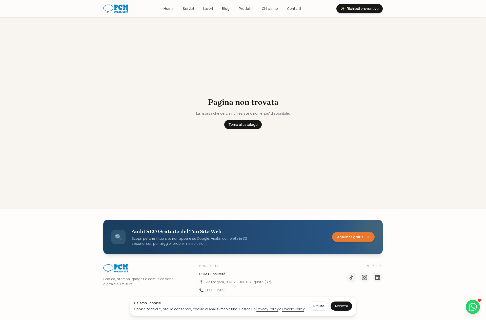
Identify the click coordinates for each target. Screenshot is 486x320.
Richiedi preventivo (359, 8)
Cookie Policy (293, 309)
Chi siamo (270, 8)
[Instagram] (364, 277)
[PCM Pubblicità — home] (115, 9)
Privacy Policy (267, 309)
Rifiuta (318, 306)
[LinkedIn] (378, 277)
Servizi (188, 8)
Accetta (341, 306)
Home (169, 8)
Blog (226, 8)
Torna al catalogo (243, 124)
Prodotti (246, 8)
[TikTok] (351, 277)
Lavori (208, 8)
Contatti (294, 8)
